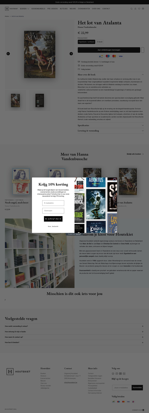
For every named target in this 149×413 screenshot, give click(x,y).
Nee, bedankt (53, 226)
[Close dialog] (114, 180)
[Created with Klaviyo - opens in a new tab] (74, 234)
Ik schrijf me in (53, 219)
